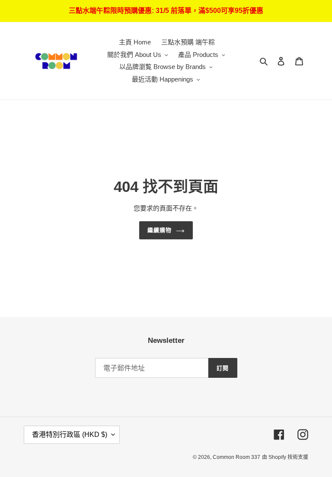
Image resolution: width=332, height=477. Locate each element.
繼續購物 (159, 230)
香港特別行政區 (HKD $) (69, 434)
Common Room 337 (236, 457)
